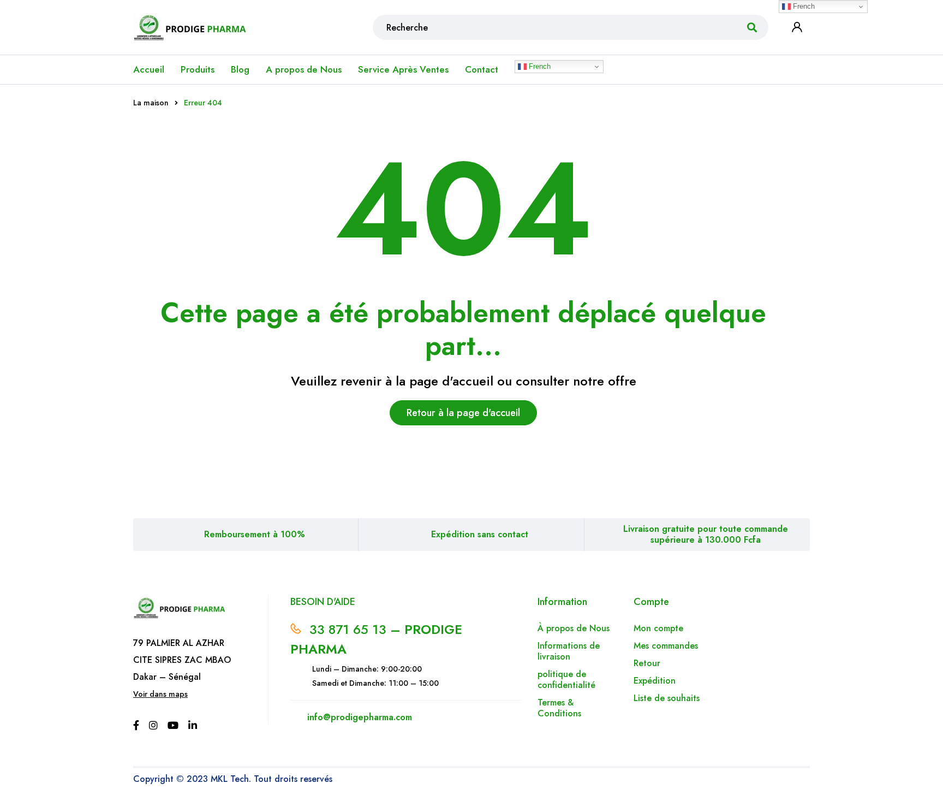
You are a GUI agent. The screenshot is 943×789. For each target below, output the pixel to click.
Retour (648, 663)
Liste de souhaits (667, 698)
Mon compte (658, 628)
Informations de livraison (569, 651)
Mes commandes (666, 645)
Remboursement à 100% (254, 534)
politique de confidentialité (566, 679)
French (539, 66)
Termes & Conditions (559, 708)
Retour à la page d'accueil (463, 413)
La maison (151, 102)
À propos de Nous (574, 628)
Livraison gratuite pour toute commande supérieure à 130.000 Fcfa (705, 534)
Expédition (655, 680)
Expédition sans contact (479, 534)
